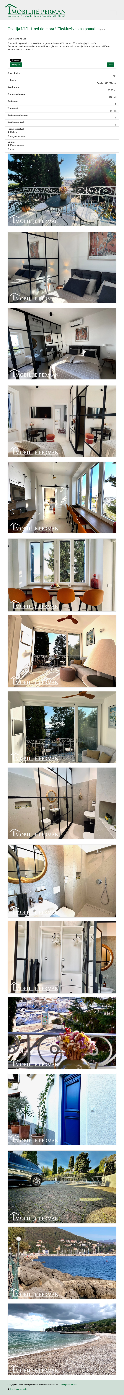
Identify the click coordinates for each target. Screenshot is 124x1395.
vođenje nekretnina (68, 1385)
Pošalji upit (16, 65)
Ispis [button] (111, 65)
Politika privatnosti (18, 1389)
